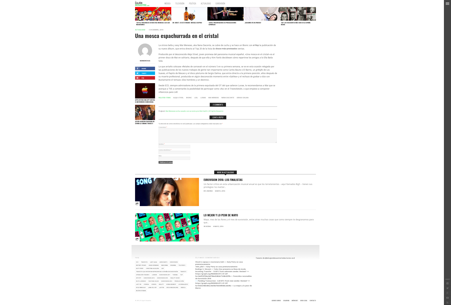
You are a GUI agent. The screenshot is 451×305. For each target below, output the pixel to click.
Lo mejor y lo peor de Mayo (221, 215)
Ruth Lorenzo (141, 281)
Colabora (286, 300)
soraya (153, 284)
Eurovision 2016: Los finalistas (223, 179)
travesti (183, 271)
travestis (144, 262)
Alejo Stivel (178, 97)
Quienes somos (276, 300)
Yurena (175, 275)
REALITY (161, 284)
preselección (179, 281)
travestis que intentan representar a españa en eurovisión (157, 271)
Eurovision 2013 (162, 278)
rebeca (183, 287)
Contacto (313, 300)
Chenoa (146, 284)
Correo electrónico (165, 150)
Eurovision (174, 262)
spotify (138, 278)
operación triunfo (142, 275)
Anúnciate (295, 300)
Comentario (163, 127)
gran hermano (154, 265)
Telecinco (181, 265)
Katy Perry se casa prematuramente (221, 266)
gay (162, 268)
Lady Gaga (153, 262)
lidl (196, 97)
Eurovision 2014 (149, 278)
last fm (138, 284)
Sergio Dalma (243, 97)
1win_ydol (199, 266)
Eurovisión (220, 3)
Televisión (179, 3)
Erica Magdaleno (172, 287)
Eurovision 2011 (164, 275)
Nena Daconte (227, 97)
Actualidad (206, 3)
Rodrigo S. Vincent (203, 269)
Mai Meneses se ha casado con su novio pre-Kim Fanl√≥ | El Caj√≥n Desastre (194, 111)
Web (160, 156)
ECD (137, 262)
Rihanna (173, 265)
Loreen (154, 275)
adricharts (163, 262)
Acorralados (183, 284)
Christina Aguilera (152, 268)
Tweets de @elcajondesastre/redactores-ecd (275, 258)
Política (192, 3)
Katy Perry (139, 268)
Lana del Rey (152, 287)
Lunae (203, 97)
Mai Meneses (213, 97)
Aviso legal (303, 300)
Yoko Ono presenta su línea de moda (230, 269)
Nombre (162, 144)
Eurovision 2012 (166, 281)
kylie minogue (141, 287)
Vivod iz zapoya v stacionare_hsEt (209, 262)
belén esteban (141, 290)
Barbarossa (145, 61)
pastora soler (153, 281)
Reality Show (175, 278)
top (181, 275)
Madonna (164, 265)
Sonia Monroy (171, 284)
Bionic (189, 97)
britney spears (141, 265)
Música (167, 3)
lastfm (161, 287)
